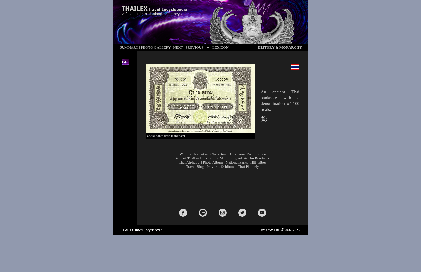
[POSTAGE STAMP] (264, 120)
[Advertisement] (224, 188)
